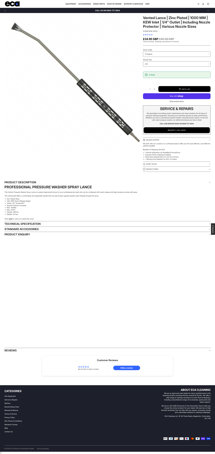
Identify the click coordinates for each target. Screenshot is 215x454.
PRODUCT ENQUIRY (17, 234)
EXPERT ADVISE (151, 164)
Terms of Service (10, 414)
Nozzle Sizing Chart (11, 407)
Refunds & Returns (11, 410)
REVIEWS (10, 350)
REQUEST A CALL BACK (177, 130)
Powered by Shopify (27, 448)
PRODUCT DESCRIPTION (20, 182)
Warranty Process (10, 424)
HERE (10, 219)
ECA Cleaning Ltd (15, 448)
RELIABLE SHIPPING (152, 140)
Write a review (126, 368)
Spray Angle (147, 50)
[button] (148, 35)
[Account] (203, 3)
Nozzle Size (147, 60)
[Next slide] (208, 10)
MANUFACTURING (152, 169)
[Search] (198, 3)
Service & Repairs (10, 400)
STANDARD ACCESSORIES (21, 229)
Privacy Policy (9, 417)
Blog (6, 428)
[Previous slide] (5, 10)
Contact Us (8, 432)
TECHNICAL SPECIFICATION (22, 223)
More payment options (177, 101)
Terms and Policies (43, 449)
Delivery (7, 403)
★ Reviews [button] (213, 229)
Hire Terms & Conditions (13, 421)
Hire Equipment (10, 396)
